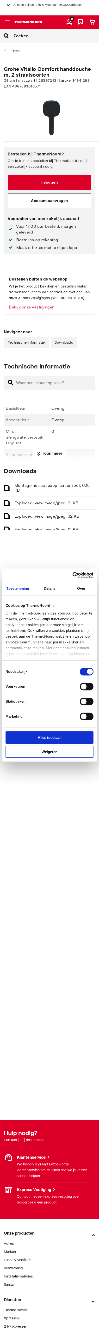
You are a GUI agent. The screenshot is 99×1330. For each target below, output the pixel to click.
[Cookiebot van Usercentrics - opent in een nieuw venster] (72, 575)
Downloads (64, 342)
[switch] (86, 686)
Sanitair (10, 1284)
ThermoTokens (15, 1310)
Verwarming (13, 1268)
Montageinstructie (52, 487)
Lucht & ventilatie (17, 1260)
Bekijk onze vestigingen (32, 307)
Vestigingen (13, 1189)
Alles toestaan (50, 737)
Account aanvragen (49, 200)
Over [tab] (81, 588)
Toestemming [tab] (17, 588)
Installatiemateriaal (18, 1276)
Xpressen (11, 1318)
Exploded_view (46, 503)
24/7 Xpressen (15, 1326)
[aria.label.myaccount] (69, 22)
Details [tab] (50, 588)
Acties (9, 1243)
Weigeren (49, 752)
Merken (10, 1252)
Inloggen (49, 182)
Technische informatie (26, 342)
